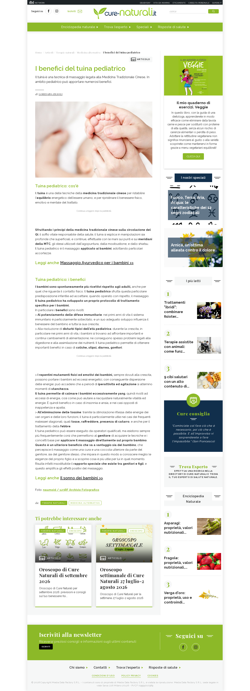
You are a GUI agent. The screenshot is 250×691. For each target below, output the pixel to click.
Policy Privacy (131, 675)
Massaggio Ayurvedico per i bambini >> (97, 262)
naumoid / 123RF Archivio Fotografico (71, 490)
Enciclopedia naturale (78, 27)
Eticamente (179, 3)
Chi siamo (77, 667)
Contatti (100, 667)
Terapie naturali (53, 503)
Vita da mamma (161, 3)
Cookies (152, 675)
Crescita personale (198, 3)
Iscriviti (72, 11)
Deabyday (145, 3)
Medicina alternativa (85, 503)
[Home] (125, 14)
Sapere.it (217, 3)
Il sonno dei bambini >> (81, 478)
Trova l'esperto (116, 27)
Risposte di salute (172, 27)
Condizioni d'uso (103, 675)
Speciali (143, 27)
